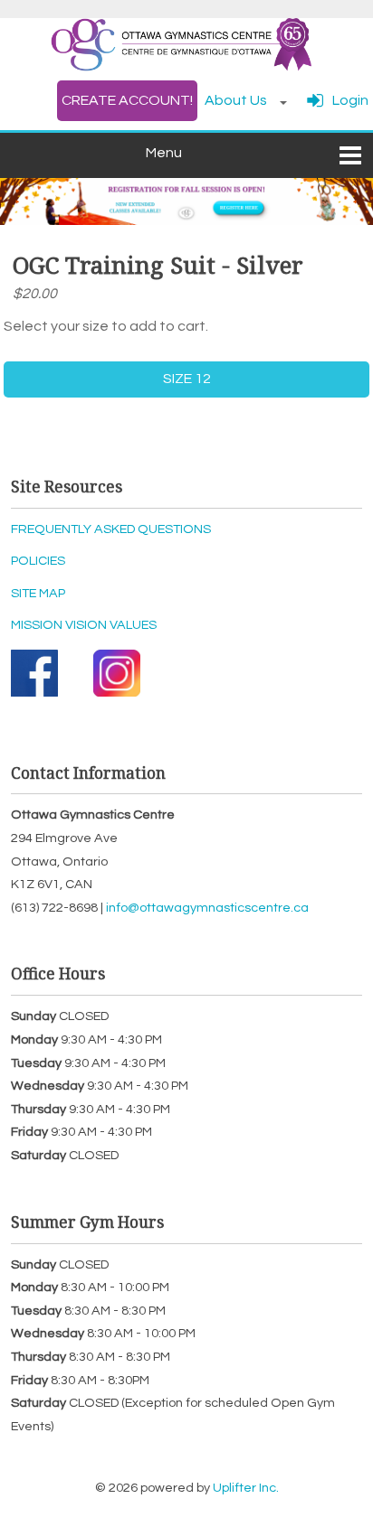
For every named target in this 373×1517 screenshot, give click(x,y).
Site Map (38, 593)
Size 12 (187, 378)
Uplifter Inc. (246, 1487)
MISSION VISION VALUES (84, 625)
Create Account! (127, 100)
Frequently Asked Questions (111, 529)
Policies (38, 560)
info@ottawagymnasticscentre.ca (207, 907)
